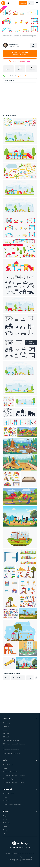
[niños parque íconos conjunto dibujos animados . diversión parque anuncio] (10, 651)
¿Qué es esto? (22, 76)
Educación (6, 846)
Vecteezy (6, 835)
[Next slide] (32, 786)
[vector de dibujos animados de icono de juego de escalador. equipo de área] (11, 605)
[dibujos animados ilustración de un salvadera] (11, 527)
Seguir (33, 46)
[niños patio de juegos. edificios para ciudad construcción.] (27, 619)
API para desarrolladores (11, 849)
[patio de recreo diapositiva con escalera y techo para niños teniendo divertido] (10, 742)
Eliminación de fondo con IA (12, 859)
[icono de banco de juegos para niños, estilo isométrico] (28, 756)
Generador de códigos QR (11, 862)
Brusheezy (6, 832)
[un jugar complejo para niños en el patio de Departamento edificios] (12, 757)
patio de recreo (18, 787)
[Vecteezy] (3, 3)
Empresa (6, 842)
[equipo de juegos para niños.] (19, 274)
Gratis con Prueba (20, 53)
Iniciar (31, 3)
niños (7, 787)
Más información (9, 79)
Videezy (5, 839)
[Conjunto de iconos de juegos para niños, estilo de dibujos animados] (11, 695)
